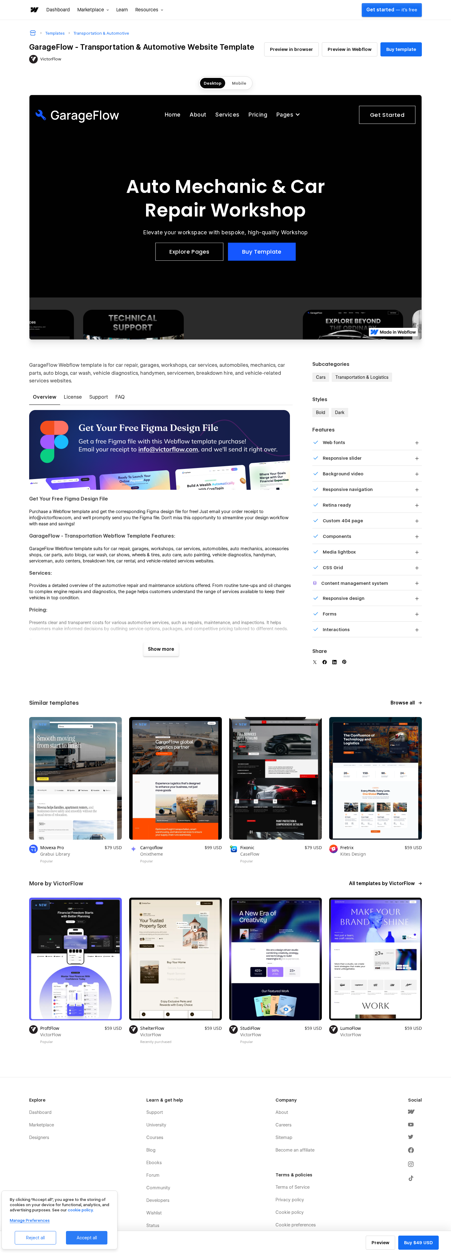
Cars (321, 377)
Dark (340, 412)
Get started (391, 10)
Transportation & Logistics (361, 377)
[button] (93, 10)
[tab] (44, 397)
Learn (122, 10)
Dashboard (58, 10)
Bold (320, 412)
